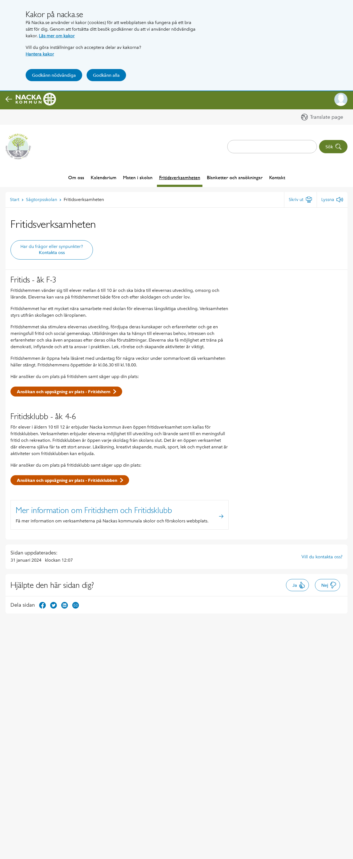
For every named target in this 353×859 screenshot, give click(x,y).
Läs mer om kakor (57, 35)
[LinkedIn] (64, 604)
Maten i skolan (138, 177)
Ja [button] (294, 585)
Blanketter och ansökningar (235, 177)
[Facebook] (42, 604)
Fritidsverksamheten (179, 177)
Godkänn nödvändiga (54, 75)
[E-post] (75, 604)
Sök (329, 146)
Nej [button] (324, 585)
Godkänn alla (106, 75)
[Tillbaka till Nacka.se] (31, 99)
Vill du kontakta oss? (322, 556)
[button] (340, 99)
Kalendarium (103, 177)
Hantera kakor (40, 54)
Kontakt (277, 177)
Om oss (76, 177)
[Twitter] (53, 604)
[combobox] (272, 146)
